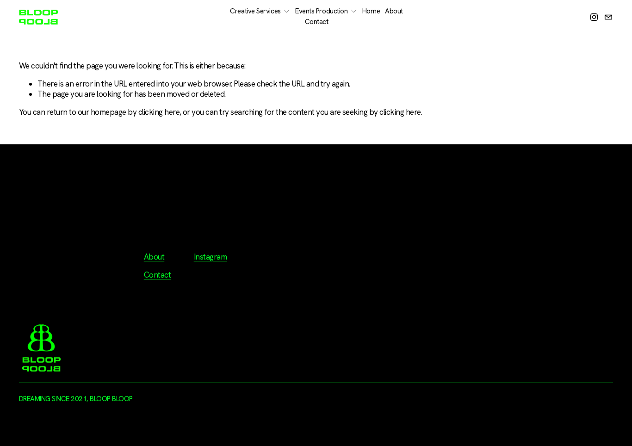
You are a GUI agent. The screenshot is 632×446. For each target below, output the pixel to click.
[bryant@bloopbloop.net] (608, 17)
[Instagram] (594, 17)
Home (371, 11)
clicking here (159, 112)
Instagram (210, 257)
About (394, 11)
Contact (316, 21)
